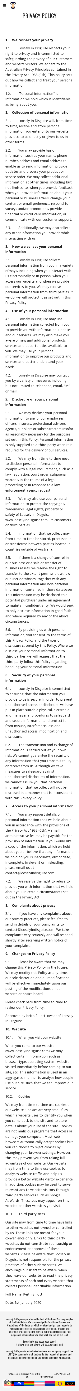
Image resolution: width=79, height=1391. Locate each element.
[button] (4, 5)
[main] (39, 16)
